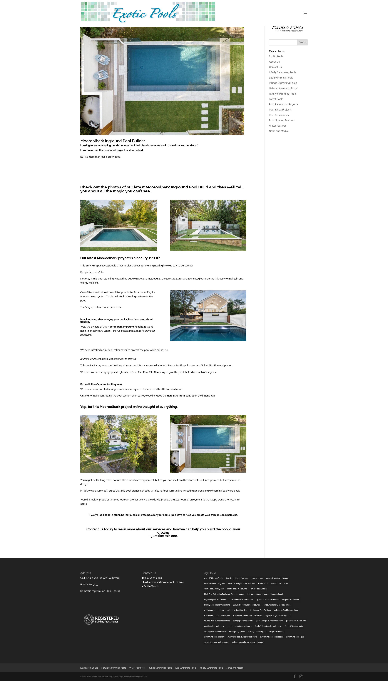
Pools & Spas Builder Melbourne (268, 626)
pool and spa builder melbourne (269, 621)
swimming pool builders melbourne (242, 637)
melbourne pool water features (217, 615)
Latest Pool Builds (89, 668)
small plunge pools (237, 632)
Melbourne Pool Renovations (286, 610)
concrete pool (257, 578)
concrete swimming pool (214, 583)
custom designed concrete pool (241, 583)
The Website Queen (101, 677)
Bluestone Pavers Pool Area (237, 578)
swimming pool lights (295, 637)
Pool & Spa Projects (280, 109)
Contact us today (99, 529)
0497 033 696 (154, 578)
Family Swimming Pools (282, 93)
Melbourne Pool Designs (260, 610)
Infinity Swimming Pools (282, 72)
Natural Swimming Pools (283, 88)
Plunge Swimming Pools (283, 83)
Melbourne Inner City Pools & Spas (277, 605)
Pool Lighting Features (282, 120)
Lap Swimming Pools (281, 77)
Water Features (277, 125)
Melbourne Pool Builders (237, 610)
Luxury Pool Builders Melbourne (246, 605)
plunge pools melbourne (243, 621)
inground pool (277, 594)
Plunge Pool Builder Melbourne (217, 621)
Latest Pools (276, 99)
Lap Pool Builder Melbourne (241, 600)
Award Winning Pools (213, 578)
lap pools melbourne (290, 600)
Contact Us (275, 67)
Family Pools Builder (258, 589)
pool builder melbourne (296, 621)
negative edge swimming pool (278, 615)
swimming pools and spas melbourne (247, 642)
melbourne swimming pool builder (247, 615)
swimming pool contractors (271, 637)
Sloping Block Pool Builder (215, 632)
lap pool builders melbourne (267, 600)
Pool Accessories (279, 115)
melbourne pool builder (214, 610)
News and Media (278, 131)
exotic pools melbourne (237, 589)
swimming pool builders (214, 637)
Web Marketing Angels (132, 677)
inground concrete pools (258, 594)
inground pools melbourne (215, 600)
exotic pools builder (279, 583)
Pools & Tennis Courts (294, 626)
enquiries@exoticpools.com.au (166, 582)
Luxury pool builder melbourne (217, 605)
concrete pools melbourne (277, 578)
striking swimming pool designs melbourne (266, 632)
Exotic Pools (276, 56)
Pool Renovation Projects (283, 104)
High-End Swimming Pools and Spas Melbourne (224, 594)
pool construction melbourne (240, 626)
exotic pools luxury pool (214, 589)
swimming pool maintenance (216, 642)
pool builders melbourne (214, 626)
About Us (274, 61)
